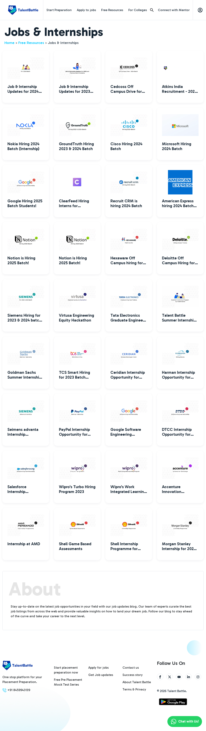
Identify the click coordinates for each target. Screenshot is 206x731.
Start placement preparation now (66, 670)
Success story (133, 675)
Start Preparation (59, 10)
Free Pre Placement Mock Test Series (68, 682)
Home (9, 43)
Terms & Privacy (134, 689)
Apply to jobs (86, 10)
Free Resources (112, 10)
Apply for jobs (98, 667)
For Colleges (137, 10)
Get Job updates (100, 675)
